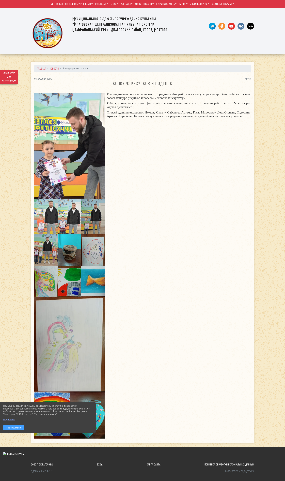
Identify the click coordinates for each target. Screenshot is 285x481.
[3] (69, 281)
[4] (46, 281)
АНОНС (138, 3)
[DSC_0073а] (93, 216)
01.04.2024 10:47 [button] (43, 78)
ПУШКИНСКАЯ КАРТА (165, 3)
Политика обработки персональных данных (229, 464)
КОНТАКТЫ (126, 3)
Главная (41, 68)
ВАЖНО (182, 3)
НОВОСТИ (147, 3)
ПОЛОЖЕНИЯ (101, 3)
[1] (93, 281)
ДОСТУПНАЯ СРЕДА (198, 3)
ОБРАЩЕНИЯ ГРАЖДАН (222, 3)
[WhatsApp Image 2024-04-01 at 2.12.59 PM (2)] (69, 344)
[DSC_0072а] (69, 216)
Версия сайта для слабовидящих (9, 76)
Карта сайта (153, 464)
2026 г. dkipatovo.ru (42, 464)
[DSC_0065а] (46, 216)
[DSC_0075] (46, 250)
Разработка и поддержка (239, 471)
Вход (100, 464)
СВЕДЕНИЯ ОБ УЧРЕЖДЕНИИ (78, 3)
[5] (69, 250)
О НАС (113, 3)
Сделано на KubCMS (42, 471)
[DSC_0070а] (69, 146)
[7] (93, 250)
